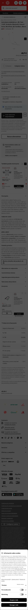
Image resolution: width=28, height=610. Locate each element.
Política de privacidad (5, 579)
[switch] (22, 590)
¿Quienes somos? (15, 579)
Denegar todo (14, 605)
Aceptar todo (14, 600)
